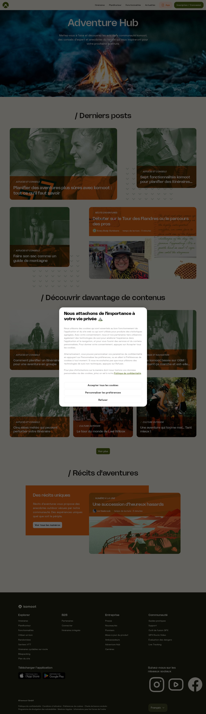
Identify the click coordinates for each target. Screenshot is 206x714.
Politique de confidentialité (127, 373)
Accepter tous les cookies (103, 385)
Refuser (103, 399)
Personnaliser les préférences (103, 392)
